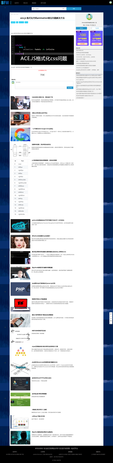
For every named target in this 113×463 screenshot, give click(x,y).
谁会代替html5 (79, 50)
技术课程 (17, 454)
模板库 (77, 454)
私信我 (97, 28)
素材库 (80, 454)
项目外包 (99, 454)
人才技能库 (93, 454)
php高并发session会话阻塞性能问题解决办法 (44, 362)
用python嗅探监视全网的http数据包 (42, 432)
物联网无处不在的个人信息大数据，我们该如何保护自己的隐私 (46, 412)
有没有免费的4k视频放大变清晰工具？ (85, 91)
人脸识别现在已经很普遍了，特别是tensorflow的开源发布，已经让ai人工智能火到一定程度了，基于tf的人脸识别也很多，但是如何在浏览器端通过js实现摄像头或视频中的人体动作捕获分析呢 (53, 164)
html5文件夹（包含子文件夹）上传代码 (85, 57)
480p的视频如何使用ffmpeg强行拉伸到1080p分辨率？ (89, 77)
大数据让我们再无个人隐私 (39, 409)
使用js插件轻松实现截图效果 (38, 396)
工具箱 (43, 454)
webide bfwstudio (37, 454)
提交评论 (70, 87)
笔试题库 (103, 454)
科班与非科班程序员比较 (39, 330)
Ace (17, 22)
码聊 (47, 454)
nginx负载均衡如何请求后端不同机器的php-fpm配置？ (89, 93)
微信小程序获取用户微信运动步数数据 (42, 315)
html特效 (65, 454)
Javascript (21, 22)
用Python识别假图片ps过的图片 (41, 236)
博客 (11, 2)
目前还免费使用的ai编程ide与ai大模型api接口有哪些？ (89, 75)
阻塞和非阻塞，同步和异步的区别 (41, 144)
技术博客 (8, 454)
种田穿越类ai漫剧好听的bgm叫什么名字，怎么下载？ (88, 89)
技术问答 (13, 454)
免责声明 (59, 460)
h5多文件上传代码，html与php (83, 54)
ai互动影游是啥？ (80, 98)
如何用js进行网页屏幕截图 (39, 394)
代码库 (69, 454)
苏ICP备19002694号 (58, 457)
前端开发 (13, 22)
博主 (15, 14)
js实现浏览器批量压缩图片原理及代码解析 (86, 65)
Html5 (26, 22)
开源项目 (73, 454)
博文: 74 (85, 25)
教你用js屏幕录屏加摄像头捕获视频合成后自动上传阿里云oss (49, 251)
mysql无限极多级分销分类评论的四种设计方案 (45, 346)
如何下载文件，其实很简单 (38, 419)
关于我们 (54, 460)
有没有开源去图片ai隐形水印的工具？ (85, 95)
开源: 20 (94, 25)
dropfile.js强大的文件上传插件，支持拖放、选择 (87, 70)
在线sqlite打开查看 (80, 59)
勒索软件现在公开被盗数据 (39, 299)
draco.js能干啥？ (80, 79)
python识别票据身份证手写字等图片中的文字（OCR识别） (48, 220)
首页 (12, 14)
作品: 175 (89, 25)
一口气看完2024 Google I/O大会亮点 (42, 129)
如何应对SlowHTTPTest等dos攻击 (41, 378)
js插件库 (61, 454)
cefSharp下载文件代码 (38, 416)
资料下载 (21, 454)
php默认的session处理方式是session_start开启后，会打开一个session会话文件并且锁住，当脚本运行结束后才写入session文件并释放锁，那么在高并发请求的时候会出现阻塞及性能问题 (53, 366)
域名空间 (50, 454)
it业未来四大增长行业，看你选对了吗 (42, 97)
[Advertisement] (42, 27)
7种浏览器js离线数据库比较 (82, 63)
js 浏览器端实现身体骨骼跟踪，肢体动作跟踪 (44, 160)
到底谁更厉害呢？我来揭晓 (38, 333)
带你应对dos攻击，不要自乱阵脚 (39, 381)
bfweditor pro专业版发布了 (82, 67)
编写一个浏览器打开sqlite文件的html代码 (86, 61)
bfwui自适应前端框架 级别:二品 (89, 22)
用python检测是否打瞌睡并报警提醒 (42, 267)
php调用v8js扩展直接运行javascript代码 (43, 283)
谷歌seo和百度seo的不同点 (39, 113)
